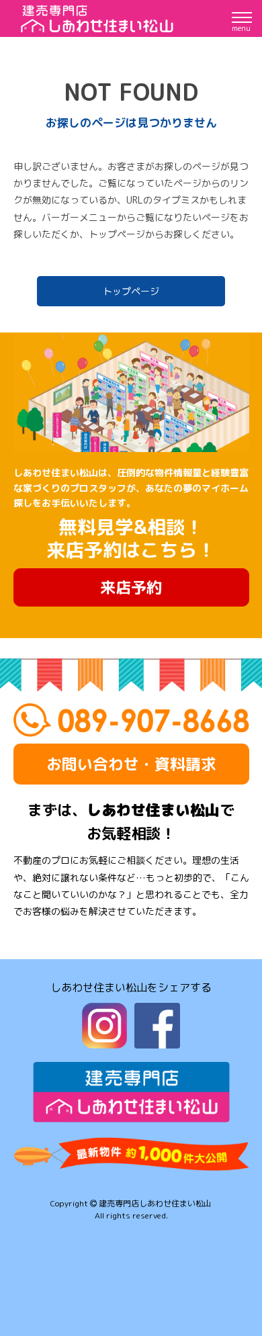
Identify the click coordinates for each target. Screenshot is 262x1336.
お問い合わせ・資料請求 (131, 763)
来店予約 (131, 587)
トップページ (131, 291)
